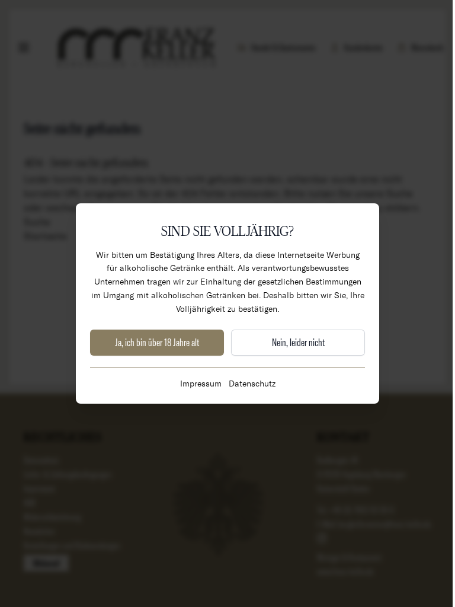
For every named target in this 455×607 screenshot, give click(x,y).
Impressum (201, 383)
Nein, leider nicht (298, 342)
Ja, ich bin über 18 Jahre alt (157, 342)
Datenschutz (252, 383)
